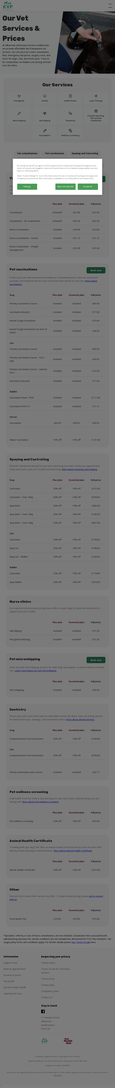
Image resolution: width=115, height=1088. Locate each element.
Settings (27, 186)
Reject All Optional (65, 186)
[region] (57, 176)
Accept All (88, 186)
